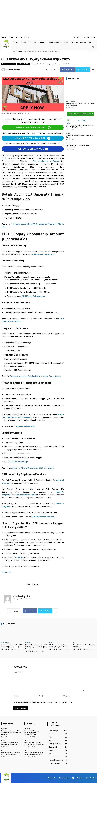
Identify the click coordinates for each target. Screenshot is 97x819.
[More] (93, 69)
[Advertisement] (48, 17)
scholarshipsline (14, 69)
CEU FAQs (18, 557)
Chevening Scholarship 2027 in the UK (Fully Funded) (41, 51)
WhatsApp (92, 778)
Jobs (67, 143)
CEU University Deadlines (43, 517)
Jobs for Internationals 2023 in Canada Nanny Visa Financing (34, 753)
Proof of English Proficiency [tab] (16, 359)
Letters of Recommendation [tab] (16, 347)
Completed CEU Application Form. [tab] (18, 370)
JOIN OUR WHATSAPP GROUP (81, 114)
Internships (28, 740)
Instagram (65, 778)
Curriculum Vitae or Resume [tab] (16, 355)
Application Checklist (25, 426)
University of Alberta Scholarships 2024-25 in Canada (32, 468)
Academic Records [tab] (12, 351)
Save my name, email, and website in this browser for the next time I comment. (44, 702)
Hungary (35, 585)
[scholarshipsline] (3, 69)
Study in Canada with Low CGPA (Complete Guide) (58, 646)
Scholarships (23, 64)
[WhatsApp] (86, 778)
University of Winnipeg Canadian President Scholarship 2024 (31, 732)
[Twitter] (77, 37)
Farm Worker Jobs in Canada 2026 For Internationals (78, 146)
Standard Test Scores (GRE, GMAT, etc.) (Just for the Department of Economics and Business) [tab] (34, 364)
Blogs (68, 133)
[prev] (90, 51)
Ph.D (13, 64)
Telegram (79, 778)
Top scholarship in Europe (46, 161)
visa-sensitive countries (26, 495)
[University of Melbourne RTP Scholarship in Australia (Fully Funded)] (36, 633)
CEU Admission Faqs (18, 462)
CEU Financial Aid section (42, 254)
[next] (94, 51)
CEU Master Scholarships (33, 296)
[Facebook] (71, 37)
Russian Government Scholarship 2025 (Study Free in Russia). (35, 376)
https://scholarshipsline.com (22, 599)
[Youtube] (80, 37)
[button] (93, 47)
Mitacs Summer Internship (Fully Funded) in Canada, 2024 (34, 743)
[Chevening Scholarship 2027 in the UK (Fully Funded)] (80, 90)
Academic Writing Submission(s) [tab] (17, 343)
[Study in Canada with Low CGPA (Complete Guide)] (60, 633)
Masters (5, 64)
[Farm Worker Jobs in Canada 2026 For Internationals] (84, 633)
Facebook (51, 778)
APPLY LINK (7, 572)
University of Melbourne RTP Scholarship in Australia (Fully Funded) (80, 126)
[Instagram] (74, 37)
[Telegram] (73, 778)
